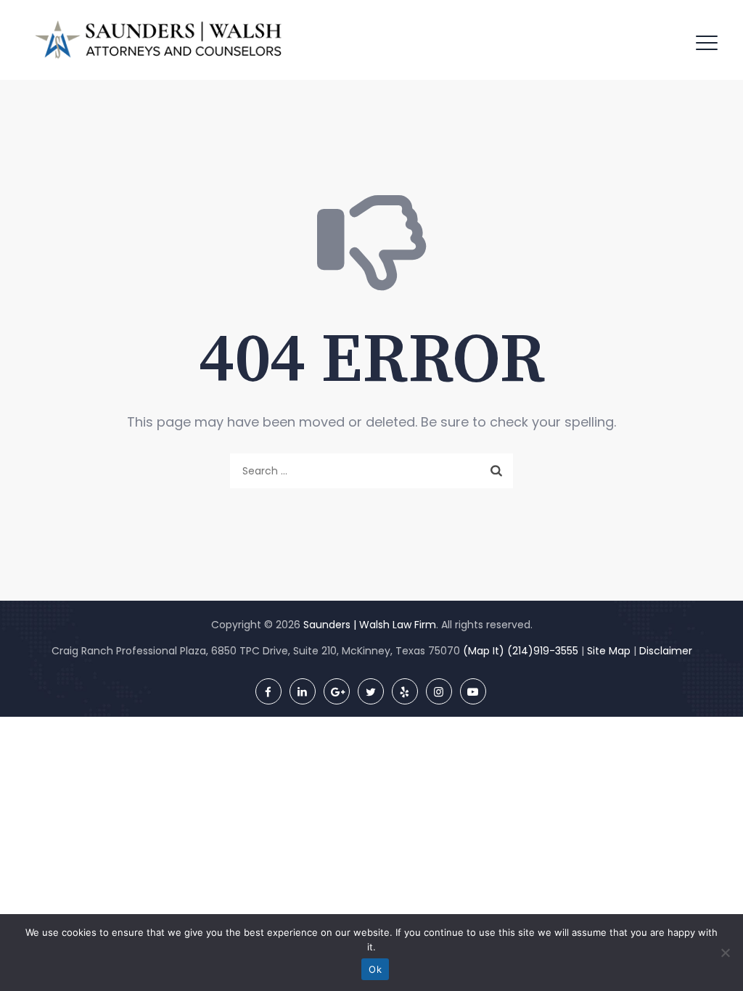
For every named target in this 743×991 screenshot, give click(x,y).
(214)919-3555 (542, 650)
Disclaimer (665, 650)
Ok (375, 969)
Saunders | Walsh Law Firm (369, 624)
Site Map (609, 650)
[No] (725, 952)
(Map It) (483, 650)
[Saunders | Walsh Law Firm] (159, 40)
